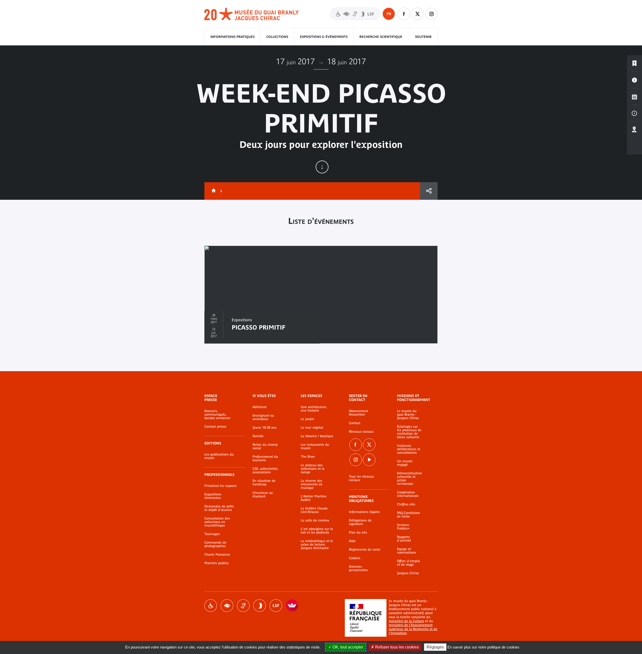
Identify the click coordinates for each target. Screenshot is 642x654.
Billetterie (634, 63)
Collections (277, 37)
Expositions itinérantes (212, 496)
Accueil (212, 191)
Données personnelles (358, 568)
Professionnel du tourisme (265, 458)
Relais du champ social (265, 446)
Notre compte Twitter (417, 14)
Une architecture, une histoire (314, 408)
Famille (258, 436)
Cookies (354, 558)
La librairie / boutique (317, 436)
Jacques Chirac (408, 573)
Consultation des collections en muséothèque (217, 522)
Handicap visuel (227, 605)
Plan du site (358, 532)
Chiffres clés (406, 504)
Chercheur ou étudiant (263, 494)
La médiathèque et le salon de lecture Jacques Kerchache (317, 544)
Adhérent (260, 407)
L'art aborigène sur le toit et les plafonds (317, 530)
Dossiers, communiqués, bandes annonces (217, 414)
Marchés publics (216, 563)
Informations (634, 80)
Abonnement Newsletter (358, 412)
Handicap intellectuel (259, 605)
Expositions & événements (324, 37)
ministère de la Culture (406, 621)
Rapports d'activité (404, 538)
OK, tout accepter (347, 647)
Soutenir (423, 37)
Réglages (435, 647)
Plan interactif (634, 129)
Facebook (356, 445)
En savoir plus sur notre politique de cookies (483, 647)
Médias (634, 113)
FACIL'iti (292, 605)
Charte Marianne (217, 554)
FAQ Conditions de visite (408, 514)
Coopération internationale (408, 494)
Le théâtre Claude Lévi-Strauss (314, 510)
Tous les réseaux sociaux (361, 478)
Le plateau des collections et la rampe (313, 469)
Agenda (634, 96)
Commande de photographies (215, 544)
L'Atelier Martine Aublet (314, 498)
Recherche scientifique (380, 37)
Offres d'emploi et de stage (408, 562)
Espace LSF (276, 605)
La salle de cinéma (315, 520)
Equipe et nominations (406, 550)
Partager (429, 191)
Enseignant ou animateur (263, 417)
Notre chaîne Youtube (369, 460)
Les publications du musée (219, 456)
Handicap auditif (243, 605)
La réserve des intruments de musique (312, 484)
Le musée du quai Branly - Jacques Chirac (408, 414)
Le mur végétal (312, 427)
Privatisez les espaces (220, 486)
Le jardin (307, 419)
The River (308, 457)
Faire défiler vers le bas (322, 166)
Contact (354, 423)
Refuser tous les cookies (396, 647)
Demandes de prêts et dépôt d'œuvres (219, 508)
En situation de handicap (264, 482)
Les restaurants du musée (315, 446)
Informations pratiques (232, 37)
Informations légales (364, 512)
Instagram (431, 14)
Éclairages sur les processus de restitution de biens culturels (409, 432)
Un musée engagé (405, 463)
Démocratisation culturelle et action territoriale (409, 479)
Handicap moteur (210, 605)
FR (389, 14)
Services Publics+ (403, 526)
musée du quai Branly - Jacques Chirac (251, 14)
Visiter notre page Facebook (403, 14)
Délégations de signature (360, 522)
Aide (352, 541)
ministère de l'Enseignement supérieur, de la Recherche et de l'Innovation (413, 629)
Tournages (212, 534)
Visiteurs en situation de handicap (355, 14)
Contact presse (215, 426)
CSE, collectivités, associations (265, 470)
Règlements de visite (364, 549)
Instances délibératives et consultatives (408, 449)
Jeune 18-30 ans (265, 427)
